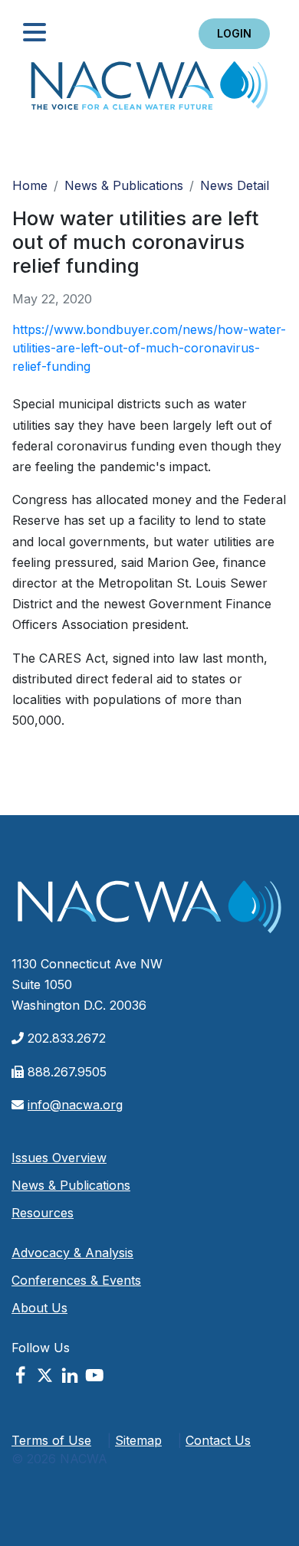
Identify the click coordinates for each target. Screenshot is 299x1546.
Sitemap (138, 1440)
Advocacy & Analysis (72, 1252)
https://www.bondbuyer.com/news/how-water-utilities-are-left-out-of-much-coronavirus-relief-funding (149, 348)
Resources (43, 1212)
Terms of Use (51, 1440)
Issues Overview (59, 1157)
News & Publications (123, 185)
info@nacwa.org (75, 1104)
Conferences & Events (76, 1280)
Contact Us (218, 1440)
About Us (39, 1307)
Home (149, 90)
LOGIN (234, 33)
